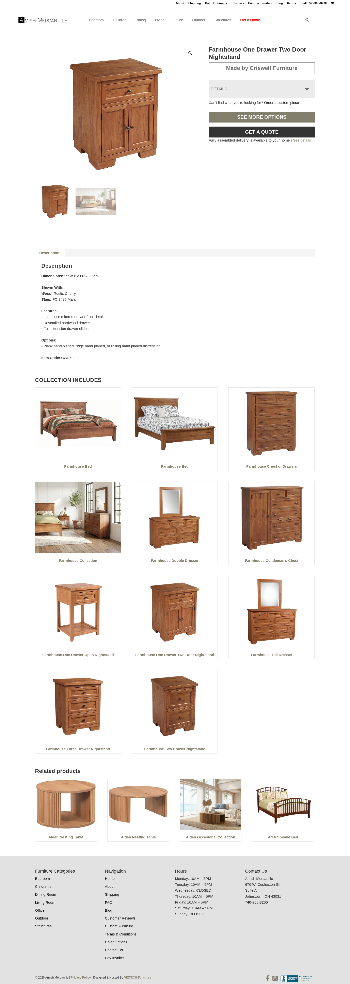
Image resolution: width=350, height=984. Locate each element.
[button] (190, 53)
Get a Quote (250, 20)
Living (159, 20)
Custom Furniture (260, 3)
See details (302, 140)
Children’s (43, 887)
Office (178, 20)
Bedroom (96, 20)
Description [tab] (49, 253)
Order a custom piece (281, 103)
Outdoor (198, 20)
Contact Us (114, 950)
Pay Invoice (114, 958)
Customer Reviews (120, 918)
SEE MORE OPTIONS (261, 117)
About (180, 3)
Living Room (45, 903)
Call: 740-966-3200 (314, 3)
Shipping (194, 3)
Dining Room (45, 894)
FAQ (108, 903)
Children (119, 20)
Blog (279, 3)
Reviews (238, 3)
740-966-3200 (256, 902)
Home (110, 879)
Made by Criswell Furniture (262, 68)
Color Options (214, 3)
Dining (141, 20)
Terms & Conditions (121, 934)
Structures (222, 20)
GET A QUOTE (262, 132)
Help (290, 3)
